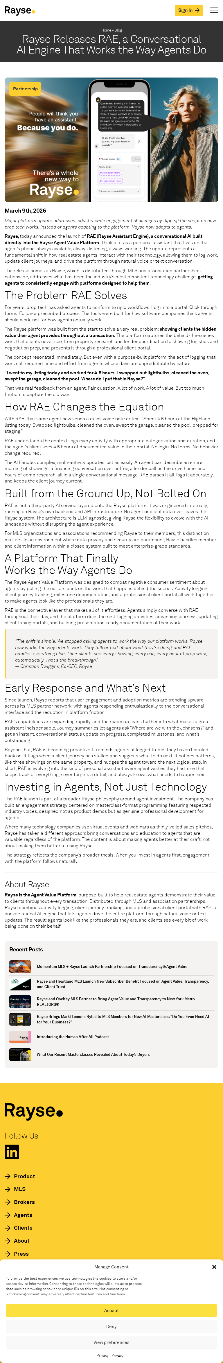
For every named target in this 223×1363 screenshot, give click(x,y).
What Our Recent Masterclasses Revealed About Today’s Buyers (93, 1054)
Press (21, 1253)
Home (106, 30)
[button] (214, 1267)
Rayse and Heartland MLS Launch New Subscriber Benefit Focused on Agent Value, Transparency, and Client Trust (123, 984)
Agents (23, 1215)
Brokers (24, 1202)
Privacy (103, 1355)
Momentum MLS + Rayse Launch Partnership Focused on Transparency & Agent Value (112, 966)
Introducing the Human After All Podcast (73, 1037)
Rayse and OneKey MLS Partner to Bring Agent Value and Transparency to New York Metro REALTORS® (116, 1002)
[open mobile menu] (214, 10)
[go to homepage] (20, 10)
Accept (111, 1310)
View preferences (111, 1342)
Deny (111, 1326)
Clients (23, 1227)
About (22, 1240)
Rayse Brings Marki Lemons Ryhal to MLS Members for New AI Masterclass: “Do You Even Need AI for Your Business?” (123, 1019)
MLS (20, 1189)
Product (24, 1176)
